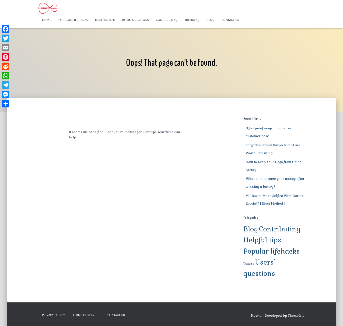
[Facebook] (5, 29)
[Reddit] (5, 66)
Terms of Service (86, 315)
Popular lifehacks (73, 20)
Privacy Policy (53, 315)
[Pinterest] (5, 57)
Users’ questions (135, 20)
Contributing (167, 20)
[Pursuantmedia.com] (48, 8)
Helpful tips (105, 20)
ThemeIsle (296, 315)
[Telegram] (5, 85)
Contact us (230, 20)
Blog (210, 20)
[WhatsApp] (5, 75)
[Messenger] (5, 94)
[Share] (5, 103)
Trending (192, 20)
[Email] (5, 47)
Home (46, 20)
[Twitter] (5, 38)
